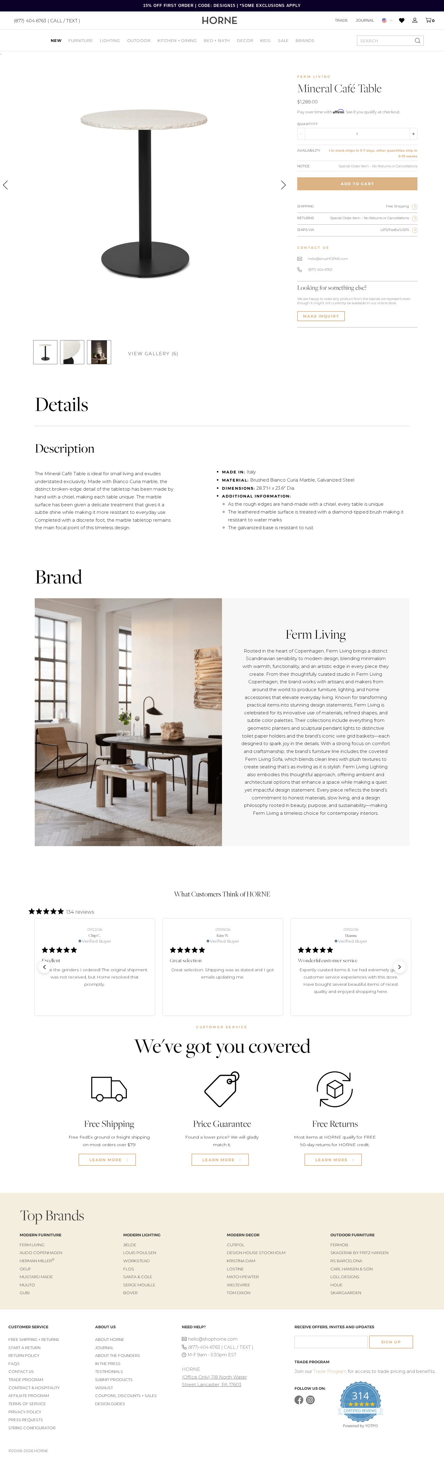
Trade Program (25, 1379)
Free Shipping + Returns (33, 1339)
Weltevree (238, 1284)
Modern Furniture (40, 1235)
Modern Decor (243, 1235)
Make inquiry (321, 316)
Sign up (391, 1342)
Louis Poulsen (139, 1252)
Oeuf (25, 1268)
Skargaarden (345, 1292)
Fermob (339, 1244)
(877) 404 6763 (320, 269)
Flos (128, 1268)
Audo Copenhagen (41, 1252)
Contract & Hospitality (34, 1388)
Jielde (129, 1244)
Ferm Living (314, 76)
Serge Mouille (139, 1284)
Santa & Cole (137, 1276)
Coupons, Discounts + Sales (126, 1395)
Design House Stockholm (256, 1252)
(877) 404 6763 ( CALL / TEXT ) (47, 20)
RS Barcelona (346, 1260)
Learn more (106, 1159)
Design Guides (110, 1404)
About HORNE (109, 1339)
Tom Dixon (238, 1292)
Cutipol (235, 1244)
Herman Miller (37, 1260)
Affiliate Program (28, 1395)
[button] (44, 967)
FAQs (14, 1363)
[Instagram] (310, 1403)
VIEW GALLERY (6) (153, 353)
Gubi (25, 1292)
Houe (336, 1284)
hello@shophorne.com (212, 1339)
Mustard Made (36, 1276)
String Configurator (32, 1428)
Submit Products (114, 1379)
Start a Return (24, 1347)
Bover (130, 1292)
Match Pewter (243, 1276)
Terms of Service (27, 1404)
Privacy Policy (24, 1412)
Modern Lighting (141, 1235)
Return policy (24, 1355)
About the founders (117, 1355)
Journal (365, 20)
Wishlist (104, 1388)
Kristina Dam (241, 1260)
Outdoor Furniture (352, 1235)
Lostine (235, 1268)
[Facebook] (298, 1403)
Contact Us (21, 1371)
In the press (108, 1363)
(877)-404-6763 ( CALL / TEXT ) (220, 1347)
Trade (341, 20)
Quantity (307, 124)
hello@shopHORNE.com (328, 259)
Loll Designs (344, 1276)
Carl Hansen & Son (351, 1268)
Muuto (27, 1284)
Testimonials (109, 1371)
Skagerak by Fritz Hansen (359, 1252)
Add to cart (357, 184)
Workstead (136, 1260)
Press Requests (25, 1420)
